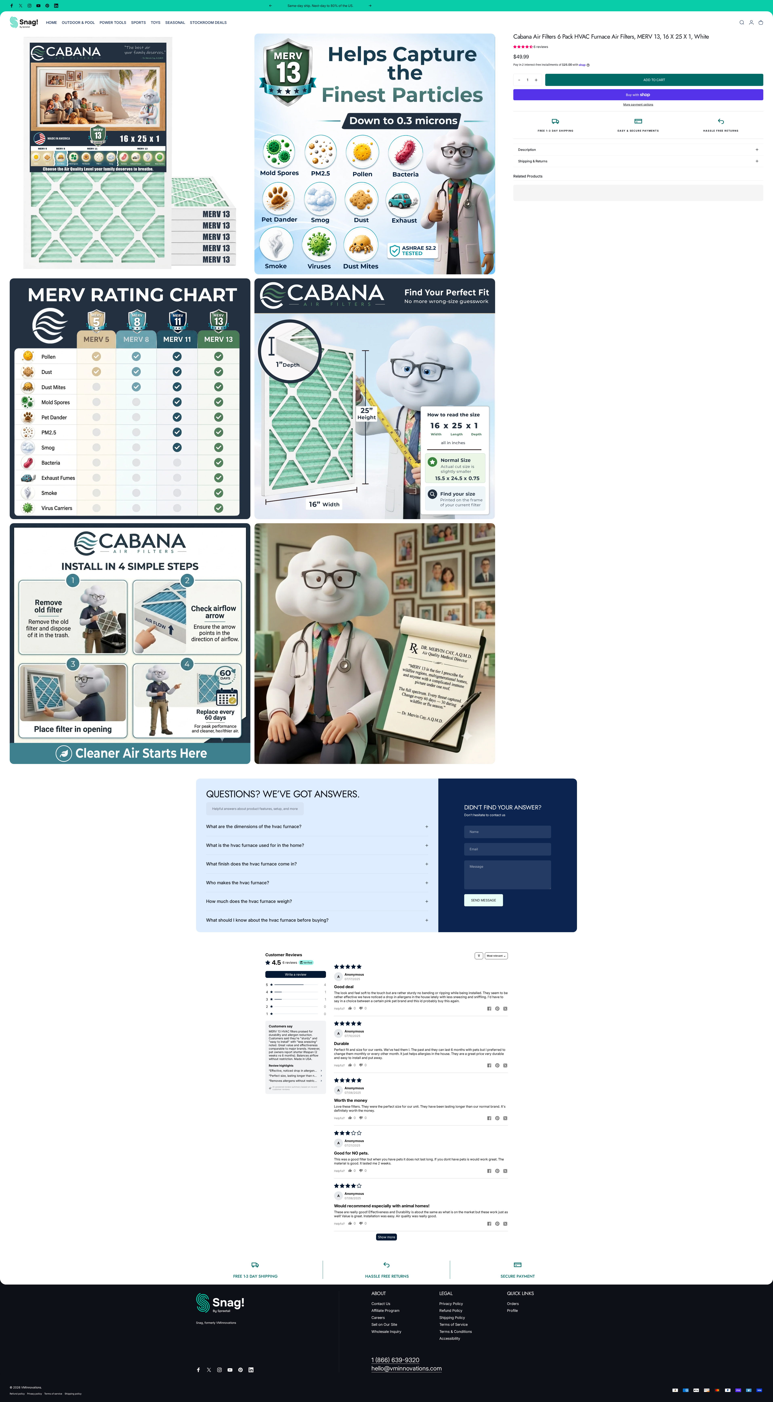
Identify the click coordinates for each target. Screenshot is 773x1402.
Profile (512, 1310)
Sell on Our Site (384, 1324)
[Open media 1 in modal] (130, 154)
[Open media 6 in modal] (374, 643)
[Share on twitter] (505, 1008)
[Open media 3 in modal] (130, 398)
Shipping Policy (452, 1317)
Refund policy (17, 1393)
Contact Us (380, 1304)
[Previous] (270, 5)
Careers (378, 1317)
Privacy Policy (451, 1304)
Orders (513, 1304)
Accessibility (449, 1338)
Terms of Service (453, 1324)
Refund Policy (450, 1310)
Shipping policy (73, 1393)
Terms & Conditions (455, 1331)
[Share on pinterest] (497, 1008)
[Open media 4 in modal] (374, 398)
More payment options (638, 104)
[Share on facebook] (489, 1008)
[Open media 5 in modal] (130, 643)
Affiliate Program (385, 1310)
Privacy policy (34, 1393)
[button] (523, 47)
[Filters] (479, 955)
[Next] (370, 5)
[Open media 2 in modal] (374, 154)
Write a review (295, 974)
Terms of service (53, 1393)
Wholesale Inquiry (386, 1331)
